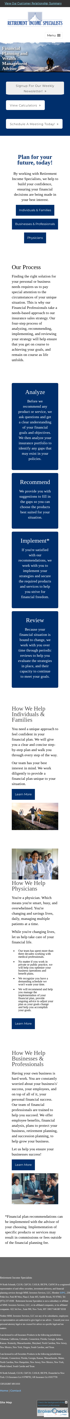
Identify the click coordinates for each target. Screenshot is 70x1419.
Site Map (6, 1402)
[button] (54, 35)
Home (4, 1390)
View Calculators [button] (23, 105)
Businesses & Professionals (35, 224)
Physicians (35, 238)
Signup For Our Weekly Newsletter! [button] (35, 88)
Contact (15, 1390)
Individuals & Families (35, 210)
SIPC (63, 1292)
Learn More (23, 794)
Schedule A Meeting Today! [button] (32, 124)
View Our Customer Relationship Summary (33, 3)
